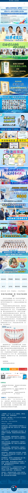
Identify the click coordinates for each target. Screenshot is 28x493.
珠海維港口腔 (23, 352)
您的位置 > (4, 291)
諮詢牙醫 (5, 369)
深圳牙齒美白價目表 (9, 363)
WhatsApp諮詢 (23, 369)
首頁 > (9, 291)
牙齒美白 (13, 291)
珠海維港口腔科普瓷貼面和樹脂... (7, 386)
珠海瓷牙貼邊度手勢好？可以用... (19, 393)
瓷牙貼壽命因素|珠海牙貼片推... (7, 393)
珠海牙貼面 (4, 300)
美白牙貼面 (21, 291)
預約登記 (14, 369)
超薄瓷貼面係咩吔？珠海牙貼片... (7, 389)
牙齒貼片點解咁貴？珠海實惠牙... (20, 389)
